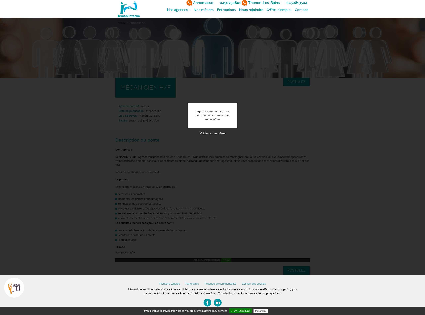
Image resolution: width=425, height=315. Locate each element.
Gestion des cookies (254, 283)
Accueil (121, 23)
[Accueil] (128, 9)
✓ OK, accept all (240, 310)
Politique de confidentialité (220, 283)
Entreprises (226, 10)
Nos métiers (204, 10)
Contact (301, 10)
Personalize (260, 311)
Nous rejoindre (251, 10)
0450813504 (296, 2)
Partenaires (192, 283)
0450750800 (231, 2)
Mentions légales (169, 283)
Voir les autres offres (212, 133)
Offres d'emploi (279, 10)
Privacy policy (277, 311)
